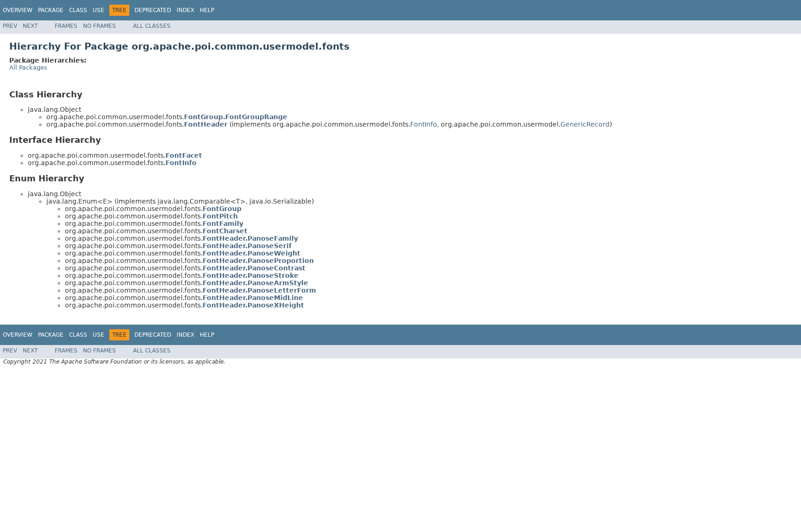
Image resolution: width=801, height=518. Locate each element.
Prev (10, 26)
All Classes (152, 26)
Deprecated (152, 10)
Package (51, 10)
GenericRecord (585, 124)
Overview (17, 10)
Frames (66, 26)
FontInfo (423, 124)
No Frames (99, 26)
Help (207, 10)
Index (185, 10)
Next (30, 26)
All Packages (28, 67)
